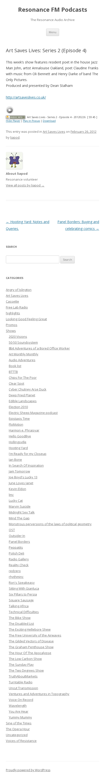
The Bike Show (20, 617)
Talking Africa (19, 606)
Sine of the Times (19, 723)
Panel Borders (19, 541)
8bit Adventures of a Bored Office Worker (39, 348)
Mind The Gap (19, 518)
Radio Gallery (19, 559)
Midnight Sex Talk (22, 512)
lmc (11, 494)
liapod (15, 137)
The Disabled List (21, 623)
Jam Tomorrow (19, 471)
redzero (15, 571)
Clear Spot (16, 383)
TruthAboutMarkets (23, 676)
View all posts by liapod (25, 185)
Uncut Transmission (23, 688)
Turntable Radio (20, 682)
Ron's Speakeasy (22, 582)
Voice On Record (21, 699)
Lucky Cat (16, 500)
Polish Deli (16, 553)
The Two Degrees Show (26, 670)
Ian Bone (15, 459)
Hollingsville (17, 442)
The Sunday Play (21, 664)
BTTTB (13, 371)
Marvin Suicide (20, 506)
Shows (11, 330)
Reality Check (19, 565)
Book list (15, 366)
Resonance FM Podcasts (52, 9)
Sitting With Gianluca (24, 588)
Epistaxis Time (19, 418)
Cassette (12, 301)
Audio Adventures (22, 360)
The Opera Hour (18, 729)
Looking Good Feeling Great (26, 319)
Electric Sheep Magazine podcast (33, 412)
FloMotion (16, 424)
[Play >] (10, 110)
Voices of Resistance (21, 740)
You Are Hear (18, 711)
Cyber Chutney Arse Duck (27, 389)
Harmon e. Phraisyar (24, 430)
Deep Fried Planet (22, 395)
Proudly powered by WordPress (28, 770)
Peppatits (16, 547)
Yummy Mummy (20, 717)
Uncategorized (17, 735)
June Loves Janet (21, 483)
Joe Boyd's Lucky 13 (23, 477)
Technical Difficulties (24, 612)
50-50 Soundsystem (23, 342)
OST (12, 530)
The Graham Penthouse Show (31, 647)
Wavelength (18, 705)
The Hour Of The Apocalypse (30, 653)
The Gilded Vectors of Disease (31, 641)
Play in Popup (31, 121)
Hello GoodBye (20, 436)
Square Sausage (21, 600)
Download (49, 121)
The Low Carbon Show (25, 658)
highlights (13, 313)
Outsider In (17, 535)
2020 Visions (18, 336)
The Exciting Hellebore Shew (30, 629)
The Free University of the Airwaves (35, 635)
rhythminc (16, 576)
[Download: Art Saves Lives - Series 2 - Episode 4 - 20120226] (15, 117)
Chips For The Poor (23, 377)
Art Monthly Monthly (23, 354)
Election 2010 (18, 407)
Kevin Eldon (17, 489)
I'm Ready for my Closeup (27, 453)
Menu (52, 32)
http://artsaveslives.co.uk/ (26, 97)
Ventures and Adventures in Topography (39, 694)
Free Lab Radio (17, 307)
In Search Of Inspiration (26, 465)
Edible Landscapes (23, 401)
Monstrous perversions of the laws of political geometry (50, 524)
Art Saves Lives (54, 131)
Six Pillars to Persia (23, 594)
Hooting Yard (18, 448)
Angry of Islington (19, 289)
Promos (11, 325)
